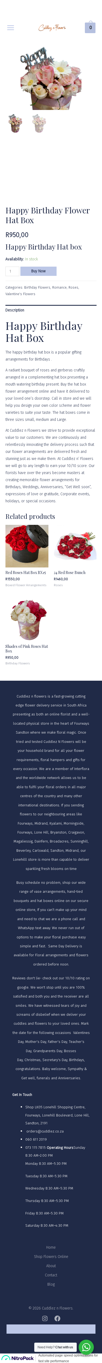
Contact (51, 1275)
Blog (51, 1284)
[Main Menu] (10, 27)
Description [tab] (14, 310)
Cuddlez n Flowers (25, 430)
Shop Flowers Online (51, 1256)
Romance (59, 287)
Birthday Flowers (37, 287)
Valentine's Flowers (20, 294)
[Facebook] (57, 1318)
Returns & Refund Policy (51, 1329)
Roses (73, 287)
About (51, 1266)
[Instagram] (45, 1318)
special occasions (40, 501)
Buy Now (38, 271)
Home (51, 1247)
